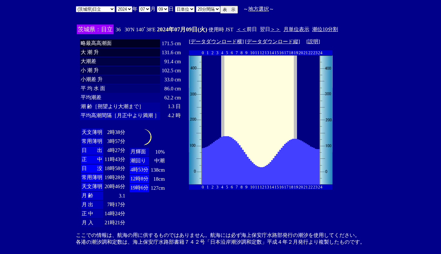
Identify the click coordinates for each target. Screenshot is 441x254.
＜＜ (241, 29)
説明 (313, 41)
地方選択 (258, 9)
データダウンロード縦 (272, 41)
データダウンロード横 (216, 41)
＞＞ (275, 29)
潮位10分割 (325, 29)
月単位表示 (296, 29)
